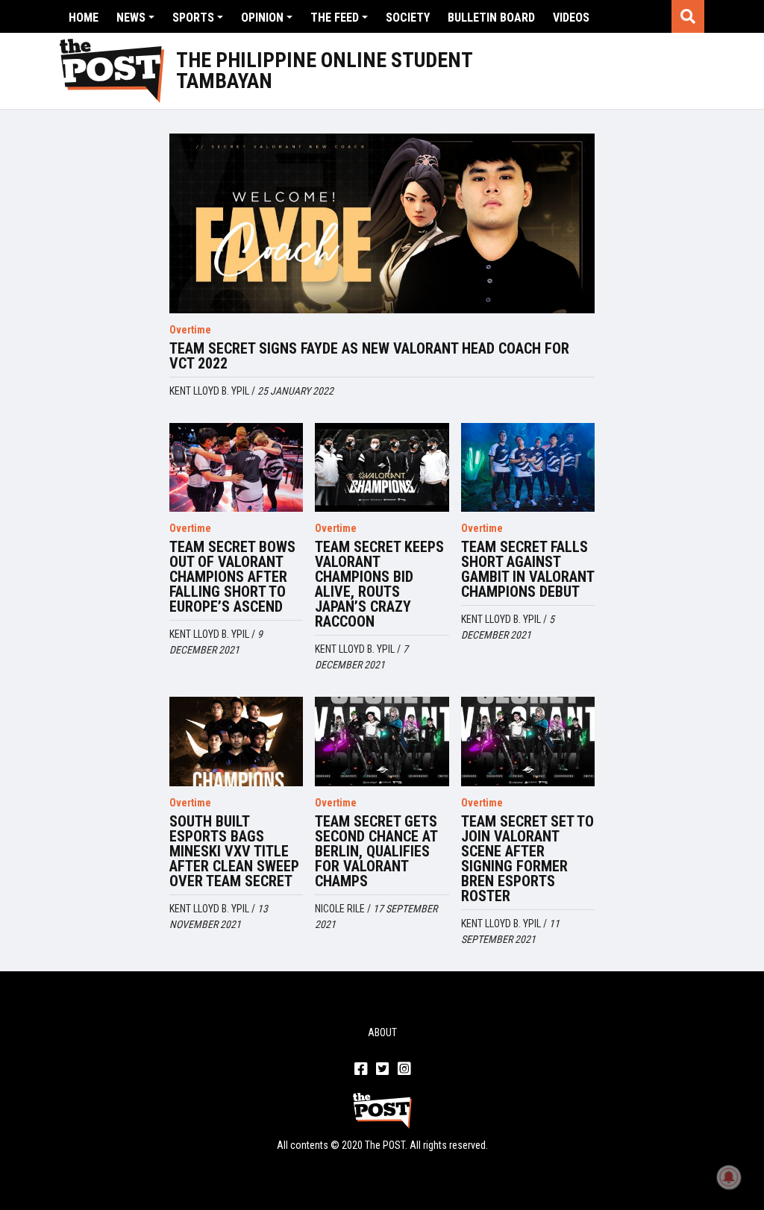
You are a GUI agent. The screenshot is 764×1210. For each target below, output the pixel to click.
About (382, 1032)
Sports (193, 17)
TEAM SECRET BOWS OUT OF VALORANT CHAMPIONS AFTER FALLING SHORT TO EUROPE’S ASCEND (232, 576)
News (130, 17)
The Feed (334, 17)
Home (83, 17)
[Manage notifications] (729, 1177)
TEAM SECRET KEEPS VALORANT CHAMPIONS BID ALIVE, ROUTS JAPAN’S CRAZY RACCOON (379, 584)
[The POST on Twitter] (382, 1070)
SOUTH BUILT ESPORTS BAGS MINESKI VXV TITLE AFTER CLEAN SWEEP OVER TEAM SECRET (234, 851)
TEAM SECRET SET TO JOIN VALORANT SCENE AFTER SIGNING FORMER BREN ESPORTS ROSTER (527, 858)
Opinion (262, 17)
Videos (571, 17)
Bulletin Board (491, 17)
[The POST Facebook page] (360, 1070)
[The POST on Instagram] (404, 1070)
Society (408, 17)
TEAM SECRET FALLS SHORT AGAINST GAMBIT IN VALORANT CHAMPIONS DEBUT (527, 569)
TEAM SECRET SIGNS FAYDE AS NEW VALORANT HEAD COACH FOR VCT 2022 (369, 356)
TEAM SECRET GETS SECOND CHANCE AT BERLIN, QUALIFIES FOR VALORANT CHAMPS (376, 851)
